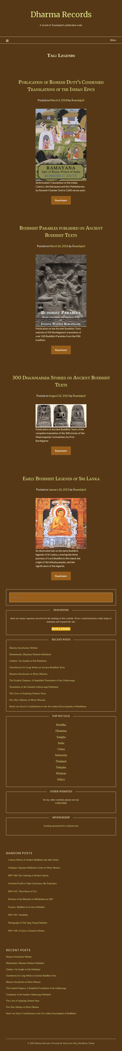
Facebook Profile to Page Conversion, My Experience (32, 883)
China (61, 749)
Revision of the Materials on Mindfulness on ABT (30, 899)
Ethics (61, 779)
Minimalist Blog (70, 1043)
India (61, 743)
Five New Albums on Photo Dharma (27, 700)
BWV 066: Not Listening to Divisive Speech (28, 875)
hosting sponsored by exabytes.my (61, 826)
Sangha (61, 737)
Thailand (61, 761)
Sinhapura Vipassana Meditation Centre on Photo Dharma (34, 868)
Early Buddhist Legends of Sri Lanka (61, 479)
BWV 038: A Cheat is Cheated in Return (26, 931)
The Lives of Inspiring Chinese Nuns (27, 693)
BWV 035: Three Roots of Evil (22, 891)
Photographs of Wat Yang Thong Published (27, 923)
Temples (61, 767)
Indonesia (61, 755)
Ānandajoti (77, 100)
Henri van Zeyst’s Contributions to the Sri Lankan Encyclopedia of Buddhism (47, 706)
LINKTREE (61, 803)
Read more (61, 200)
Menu (113, 40)
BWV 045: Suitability (18, 915)
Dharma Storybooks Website (23, 648)
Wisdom (61, 773)
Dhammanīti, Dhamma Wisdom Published (30, 654)
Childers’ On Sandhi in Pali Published (28, 661)
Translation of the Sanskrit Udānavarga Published (33, 687)
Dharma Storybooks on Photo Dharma (28, 674)
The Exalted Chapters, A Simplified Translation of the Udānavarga (42, 680)
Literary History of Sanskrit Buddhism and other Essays (33, 860)
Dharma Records (61, 14)
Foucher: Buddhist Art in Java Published (26, 907)
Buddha (61, 724)
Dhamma (61, 730)
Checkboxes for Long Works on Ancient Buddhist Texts (37, 667)
